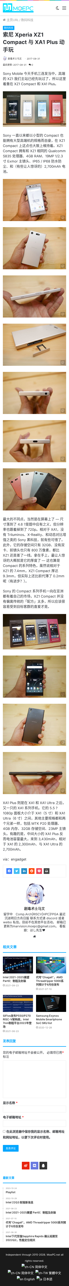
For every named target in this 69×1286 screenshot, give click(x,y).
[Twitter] (17, 871)
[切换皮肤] (57, 9)
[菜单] (64, 9)
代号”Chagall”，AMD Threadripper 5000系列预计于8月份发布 (50, 981)
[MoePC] (18, 7)
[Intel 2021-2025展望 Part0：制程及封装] (18, 965)
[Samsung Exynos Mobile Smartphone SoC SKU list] (51, 1003)
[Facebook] (9, 871)
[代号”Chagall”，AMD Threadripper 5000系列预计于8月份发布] (51, 965)
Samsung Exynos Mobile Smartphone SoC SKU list (49, 1019)
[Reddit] (31, 871)
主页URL (12, 20)
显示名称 (10, 1103)
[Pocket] (39, 871)
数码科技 (27, 20)
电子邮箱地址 (13, 1117)
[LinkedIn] (24, 871)
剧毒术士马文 (15, 58)
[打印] (46, 871)
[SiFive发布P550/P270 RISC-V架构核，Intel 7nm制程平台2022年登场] (18, 1003)
